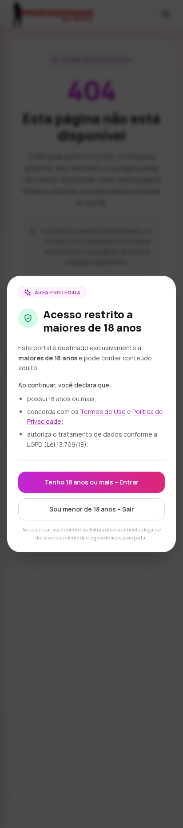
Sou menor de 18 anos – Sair (91, 509)
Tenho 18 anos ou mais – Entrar (91, 482)
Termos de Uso (103, 411)
